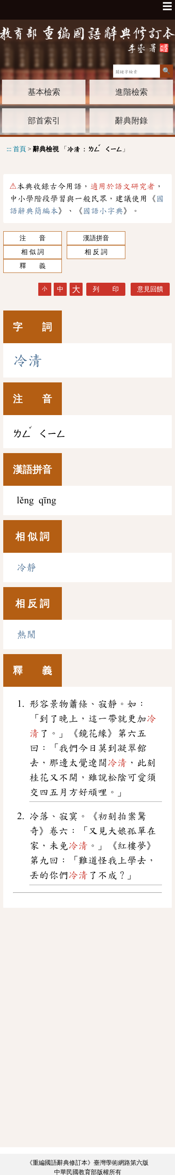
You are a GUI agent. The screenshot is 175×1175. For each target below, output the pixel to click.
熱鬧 (26, 634)
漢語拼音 (96, 238)
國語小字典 (103, 211)
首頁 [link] (19, 148)
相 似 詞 (32, 251)
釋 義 (33, 265)
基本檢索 (44, 91)
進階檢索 (131, 91)
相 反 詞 (96, 251)
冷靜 (26, 567)
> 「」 (68, 147)
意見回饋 (150, 289)
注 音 (33, 238)
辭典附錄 (131, 120)
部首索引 (44, 120)
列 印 (106, 289)
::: (9, 148)
